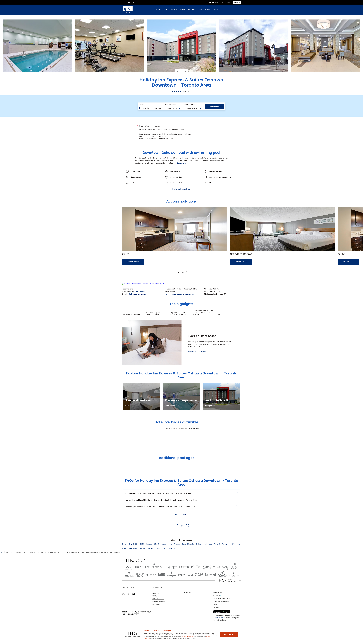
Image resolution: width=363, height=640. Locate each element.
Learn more (218, 618)
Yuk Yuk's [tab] (221, 314)
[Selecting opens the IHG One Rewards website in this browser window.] (227, 580)
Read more (181, 163)
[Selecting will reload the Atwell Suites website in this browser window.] (199, 575)
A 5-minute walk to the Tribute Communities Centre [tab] (203, 312)
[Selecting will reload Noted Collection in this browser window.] (207, 567)
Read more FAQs (181, 514)
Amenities (174, 10)
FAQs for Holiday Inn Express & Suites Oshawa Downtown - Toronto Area (181, 482)
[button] (237, 2)
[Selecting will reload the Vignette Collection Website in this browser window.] (171, 567)
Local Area (191, 10)
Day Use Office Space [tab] (131, 314)
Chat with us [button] (130, 2)
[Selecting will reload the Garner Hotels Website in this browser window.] (181, 575)
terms (209, 635)
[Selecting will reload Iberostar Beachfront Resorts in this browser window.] (129, 575)
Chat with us (156, 604)
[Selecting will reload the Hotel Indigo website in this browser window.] (195, 567)
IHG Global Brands (158, 599)
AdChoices (216, 595)
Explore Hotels (187, 592)
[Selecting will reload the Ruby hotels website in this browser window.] (225, 567)
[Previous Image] (177, 71)
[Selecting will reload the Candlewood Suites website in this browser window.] (233, 575)
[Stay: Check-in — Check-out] (150, 108)
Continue (228, 634)
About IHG (155, 593)
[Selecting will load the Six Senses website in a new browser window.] (128, 567)
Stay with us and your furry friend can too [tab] (179, 314)
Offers (158, 10)
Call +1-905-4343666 (197, 352)
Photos (215, 10)
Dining (182, 10)
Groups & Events (204, 10)
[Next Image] (185, 71)
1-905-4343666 (139, 291)
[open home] (3, 552)
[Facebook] (123, 594)
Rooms (165, 10)
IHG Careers (156, 596)
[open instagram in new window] (181, 526)
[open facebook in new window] (176, 526)
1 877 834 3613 (145, 613)
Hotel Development (158, 601)
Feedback (216, 607)
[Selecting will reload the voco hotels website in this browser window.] (216, 567)
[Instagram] (133, 594)
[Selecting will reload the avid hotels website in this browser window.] (190, 575)
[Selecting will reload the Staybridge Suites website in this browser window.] (210, 575)
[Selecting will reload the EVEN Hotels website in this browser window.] (151, 575)
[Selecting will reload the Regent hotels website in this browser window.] (138, 567)
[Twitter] (128, 594)
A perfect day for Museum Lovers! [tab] (153, 314)
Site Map (216, 604)
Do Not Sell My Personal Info (222, 601)
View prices (214, 106)
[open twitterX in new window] (186, 526)
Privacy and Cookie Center (221, 598)
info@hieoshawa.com (137, 294)
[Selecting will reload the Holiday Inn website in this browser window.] (171, 575)
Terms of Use (217, 592)
